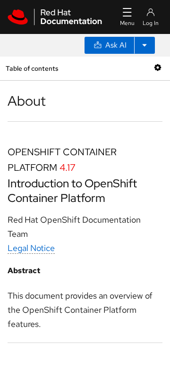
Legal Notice (31, 248)
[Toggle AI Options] (144, 45)
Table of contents (32, 68)
